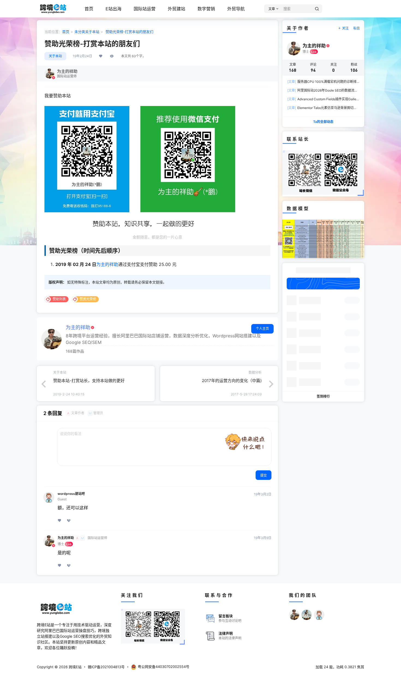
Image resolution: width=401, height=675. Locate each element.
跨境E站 (75, 667)
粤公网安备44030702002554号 (163, 666)
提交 (263, 475)
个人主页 (262, 328)
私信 (356, 28)
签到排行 (323, 396)
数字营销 (206, 8)
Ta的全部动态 (323, 122)
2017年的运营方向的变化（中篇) (232, 380)
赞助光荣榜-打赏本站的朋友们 (128, 31)
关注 (345, 28)
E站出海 (113, 8)
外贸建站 (176, 8)
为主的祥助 (107, 264)
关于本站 (92, 31)
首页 (89, 8)
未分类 (79, 31)
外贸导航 (236, 8)
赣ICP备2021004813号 (106, 667)
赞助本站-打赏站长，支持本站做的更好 (89, 380)
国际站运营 (144, 8)
